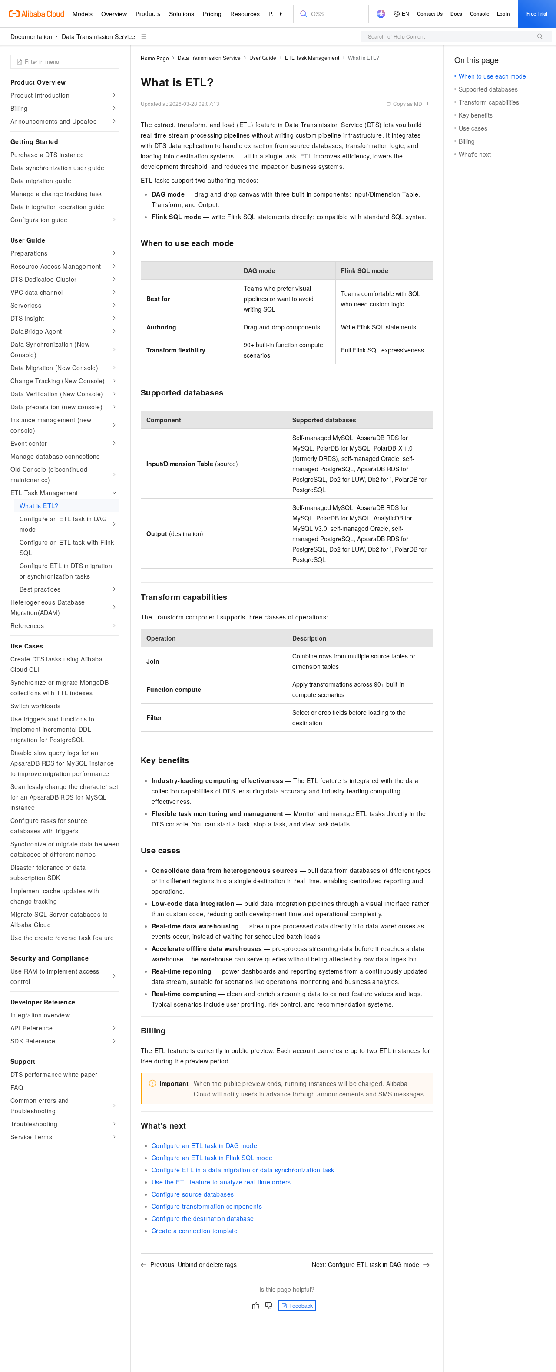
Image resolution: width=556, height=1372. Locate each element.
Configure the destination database (203, 1218)
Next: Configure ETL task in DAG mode (365, 1264)
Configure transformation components (207, 1206)
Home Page (155, 58)
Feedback (301, 1305)
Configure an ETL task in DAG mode (204, 1145)
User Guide (262, 57)
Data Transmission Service (98, 36)
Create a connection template (195, 1230)
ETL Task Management (312, 57)
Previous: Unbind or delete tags (193, 1264)
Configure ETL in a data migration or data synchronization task (243, 1169)
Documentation (31, 36)
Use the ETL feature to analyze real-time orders (221, 1182)
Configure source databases (193, 1194)
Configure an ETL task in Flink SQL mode (212, 1157)
